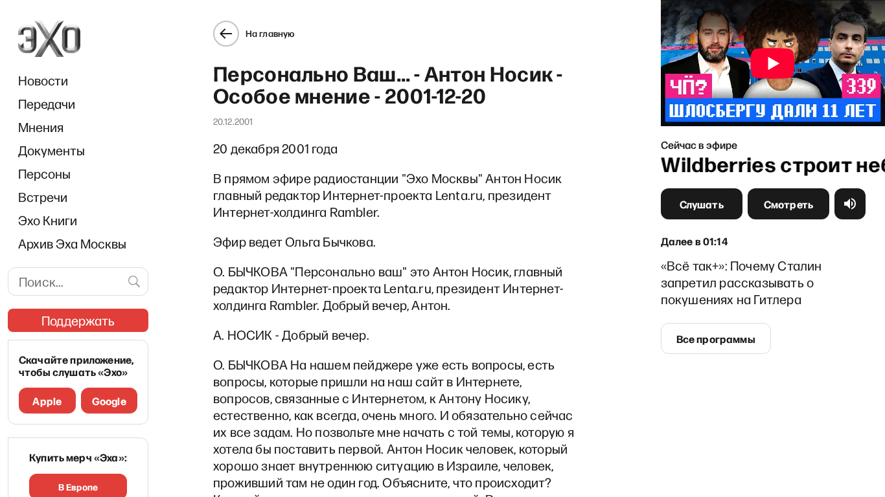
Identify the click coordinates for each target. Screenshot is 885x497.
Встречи (42, 196)
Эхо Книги (47, 220)
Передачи (46, 103)
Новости (43, 80)
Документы (51, 150)
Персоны (44, 173)
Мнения (40, 126)
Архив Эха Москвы (72, 243)
